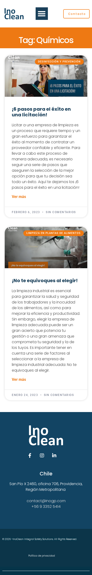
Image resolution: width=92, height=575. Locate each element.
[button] (42, 13)
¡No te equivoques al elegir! (45, 280)
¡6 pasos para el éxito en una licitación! (41, 112)
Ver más (19, 196)
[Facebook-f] (29, 455)
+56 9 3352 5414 (46, 506)
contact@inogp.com (46, 501)
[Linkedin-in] (54, 455)
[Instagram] (42, 455)
